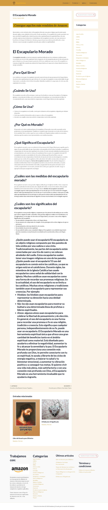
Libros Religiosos (81, 60)
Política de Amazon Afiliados (87, 470)
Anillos (78, 37)
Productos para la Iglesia (83, 76)
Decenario (79, 55)
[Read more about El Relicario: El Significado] (55, 409)
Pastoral (78, 73)
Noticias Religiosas (81, 68)
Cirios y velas (79, 44)
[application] (69, 3)
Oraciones (66, 3)
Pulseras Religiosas (81, 79)
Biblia (77, 42)
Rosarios (15, 441)
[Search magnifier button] (94, 15)
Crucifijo (78, 50)
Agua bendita (80, 34)
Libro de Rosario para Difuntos (23, 438)
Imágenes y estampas (82, 58)
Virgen (78, 87)
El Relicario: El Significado (50, 422)
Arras (77, 39)
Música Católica (80, 66)
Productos (75, 3)
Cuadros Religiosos (81, 52)
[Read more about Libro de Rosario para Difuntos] (26, 417)
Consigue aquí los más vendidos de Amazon (40, 25)
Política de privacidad (85, 472)
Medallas (78, 63)
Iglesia (84, 3)
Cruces (78, 47)
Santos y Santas (80, 84)
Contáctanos (93, 3)
